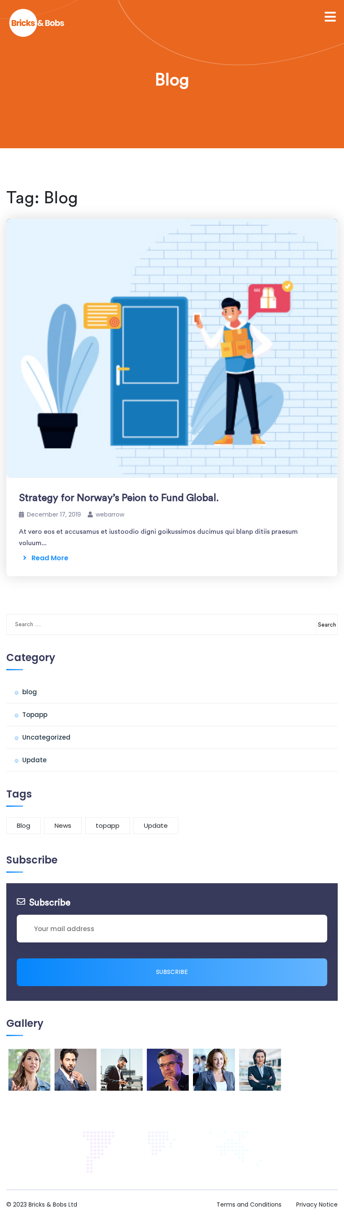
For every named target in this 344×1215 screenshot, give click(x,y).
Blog (23, 825)
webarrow (110, 514)
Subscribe (172, 972)
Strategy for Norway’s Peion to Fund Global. (119, 498)
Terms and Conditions (248, 1204)
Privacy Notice (317, 1204)
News (63, 825)
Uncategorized (46, 737)
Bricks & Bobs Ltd (53, 1204)
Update (34, 760)
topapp (108, 825)
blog (29, 692)
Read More (47, 558)
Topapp (34, 714)
